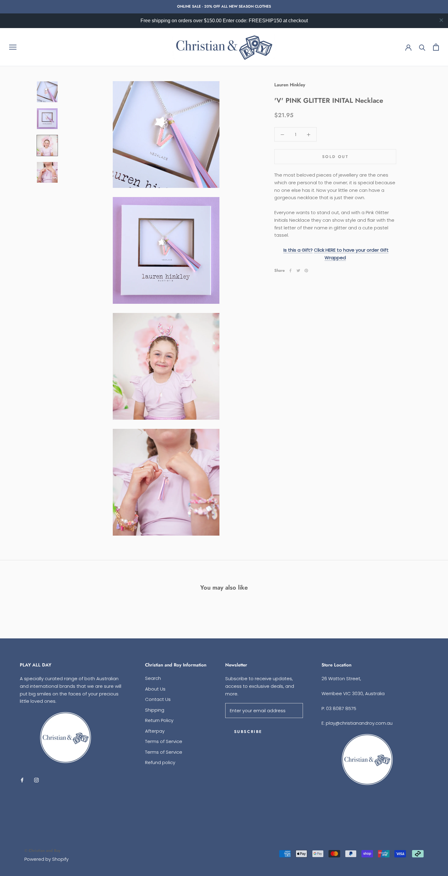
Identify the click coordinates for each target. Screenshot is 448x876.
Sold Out (335, 157)
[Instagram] (36, 780)
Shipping (154, 710)
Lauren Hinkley (289, 84)
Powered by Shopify (46, 859)
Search (153, 678)
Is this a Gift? (298, 250)
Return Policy (159, 720)
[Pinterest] (306, 270)
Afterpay (155, 731)
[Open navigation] (12, 46)
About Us (155, 689)
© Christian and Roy (42, 850)
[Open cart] (436, 47)
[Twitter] (298, 270)
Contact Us (158, 699)
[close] (441, 20)
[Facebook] (290, 270)
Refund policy (160, 762)
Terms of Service (163, 741)
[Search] (422, 47)
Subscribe (248, 731)
